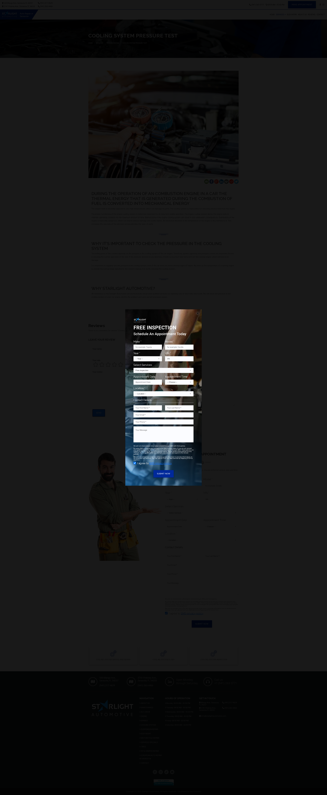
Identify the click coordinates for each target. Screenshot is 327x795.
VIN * (168, 353)
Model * (169, 341)
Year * (136, 353)
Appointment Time (176, 376)
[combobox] (147, 358)
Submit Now (163, 474)
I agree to (154, 463)
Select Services (142, 364)
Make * (137, 341)
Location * (139, 388)
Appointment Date (144, 376)
